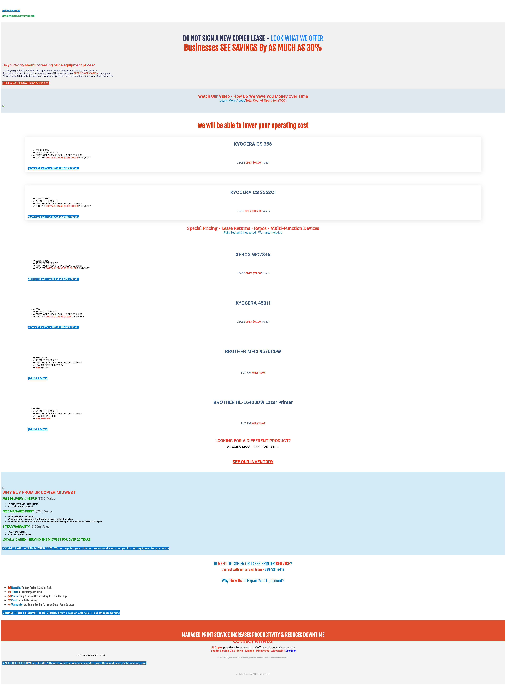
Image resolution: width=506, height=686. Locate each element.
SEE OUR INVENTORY (253, 461)
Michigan (290, 650)
